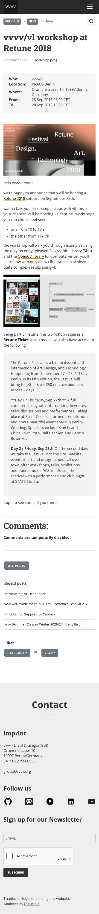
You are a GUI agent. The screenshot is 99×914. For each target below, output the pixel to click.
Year (48, 653)
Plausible (32, 904)
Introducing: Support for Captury (29, 614)
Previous (12, 21)
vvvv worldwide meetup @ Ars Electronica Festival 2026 (46, 604)
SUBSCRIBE (16, 872)
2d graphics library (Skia (70, 250)
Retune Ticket (16, 339)
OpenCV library (31, 256)
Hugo (24, 899)
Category (15, 653)
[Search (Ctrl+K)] (91, 21)
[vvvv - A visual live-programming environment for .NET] (10, 7)
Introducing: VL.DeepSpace (25, 594)
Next (32, 21)
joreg (53, 60)
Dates (49, 21)
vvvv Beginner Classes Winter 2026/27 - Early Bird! (43, 624)
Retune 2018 (14, 198)
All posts (16, 566)
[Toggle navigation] (89, 6)
